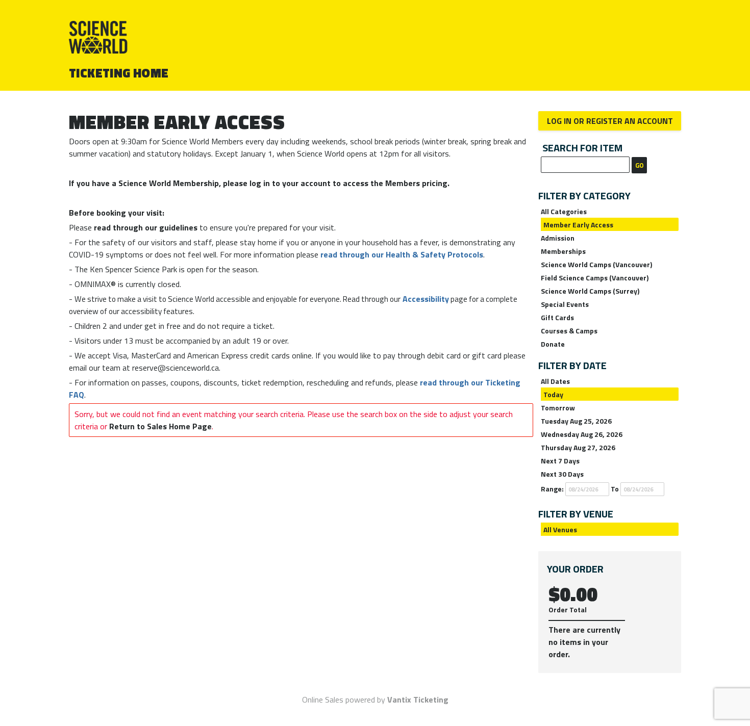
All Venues (560, 529)
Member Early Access (578, 224)
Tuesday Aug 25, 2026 (576, 421)
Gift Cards (557, 317)
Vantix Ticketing (417, 699)
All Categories (564, 211)
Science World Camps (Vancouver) (596, 264)
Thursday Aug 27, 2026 (578, 447)
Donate (553, 344)
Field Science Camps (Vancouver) (594, 277)
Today (553, 394)
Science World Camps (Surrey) (590, 291)
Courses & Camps (569, 330)
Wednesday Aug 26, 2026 (581, 434)
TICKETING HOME (119, 73)
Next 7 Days (560, 460)
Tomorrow (558, 407)
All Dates (555, 381)
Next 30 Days (562, 474)
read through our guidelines (145, 227)
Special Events (565, 304)
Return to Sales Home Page (160, 426)
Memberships (563, 251)
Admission (557, 237)
